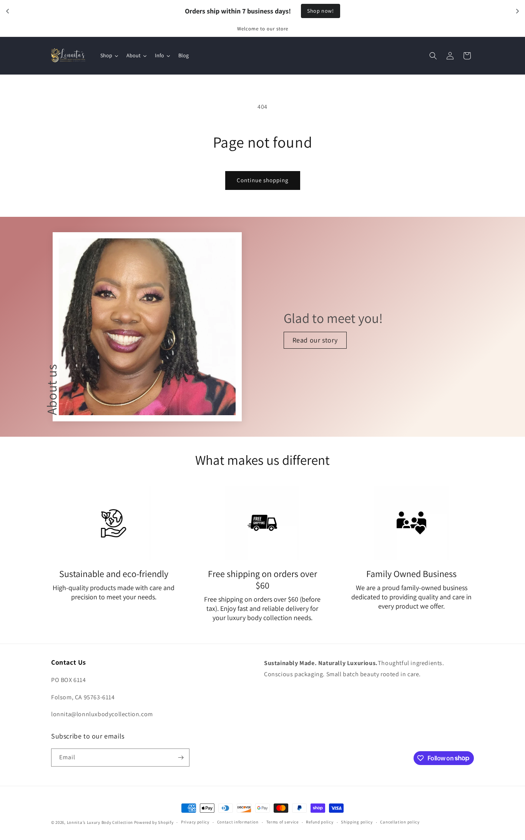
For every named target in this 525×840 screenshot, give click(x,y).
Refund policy (319, 822)
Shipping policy (357, 822)
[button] (433, 55)
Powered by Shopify (154, 822)
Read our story (314, 340)
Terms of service (282, 822)
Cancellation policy (399, 822)
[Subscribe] (180, 758)
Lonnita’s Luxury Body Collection (100, 822)
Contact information (238, 822)
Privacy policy (195, 822)
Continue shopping (263, 180)
